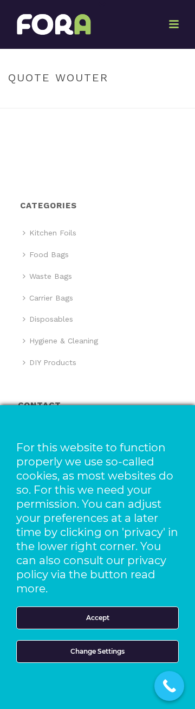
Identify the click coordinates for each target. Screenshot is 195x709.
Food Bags (49, 254)
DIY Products (52, 362)
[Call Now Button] (169, 686)
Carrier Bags (51, 297)
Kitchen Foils (52, 232)
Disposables (51, 319)
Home (66, 101)
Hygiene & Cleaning (63, 340)
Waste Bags (50, 276)
